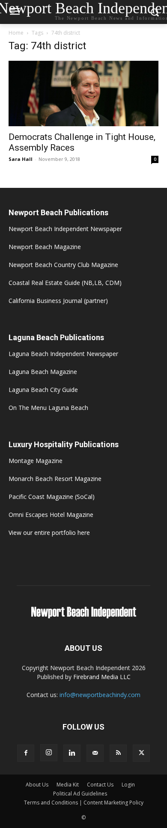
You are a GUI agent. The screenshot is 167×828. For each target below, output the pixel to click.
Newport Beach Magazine (45, 247)
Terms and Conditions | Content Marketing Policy (83, 802)
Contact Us (100, 784)
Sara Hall (21, 159)
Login (128, 784)
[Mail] (95, 753)
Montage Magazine (36, 461)
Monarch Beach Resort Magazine (55, 479)
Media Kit (68, 784)
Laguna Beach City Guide (43, 390)
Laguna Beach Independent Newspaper (63, 354)
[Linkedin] (72, 753)
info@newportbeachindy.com (100, 695)
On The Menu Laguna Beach (48, 408)
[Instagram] (48, 752)
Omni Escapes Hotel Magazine (51, 514)
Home (16, 32)
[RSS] (118, 753)
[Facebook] (25, 753)
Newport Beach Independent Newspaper (65, 229)
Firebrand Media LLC (102, 677)
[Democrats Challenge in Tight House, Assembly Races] (83, 93)
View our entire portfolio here (49, 532)
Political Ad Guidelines (80, 793)
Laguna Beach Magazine (43, 372)
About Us (37, 784)
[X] (141, 753)
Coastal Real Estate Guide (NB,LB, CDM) (65, 283)
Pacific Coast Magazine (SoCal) (52, 497)
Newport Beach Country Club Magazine (63, 265)
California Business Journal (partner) (58, 301)
